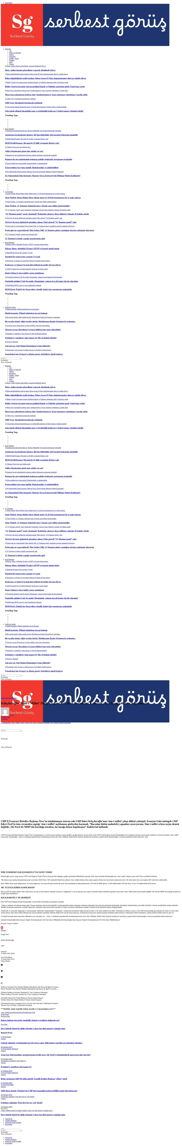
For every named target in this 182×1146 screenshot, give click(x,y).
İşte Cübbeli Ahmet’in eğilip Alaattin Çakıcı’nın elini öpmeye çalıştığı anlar (33, 1115)
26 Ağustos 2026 (6, 1095)
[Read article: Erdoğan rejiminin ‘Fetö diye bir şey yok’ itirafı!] (91, 1097)
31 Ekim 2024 (5, 717)
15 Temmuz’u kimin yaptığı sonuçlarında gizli (25, 238)
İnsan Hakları (9, 129)
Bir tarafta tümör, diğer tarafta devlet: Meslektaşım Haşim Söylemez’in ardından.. (40, 321)
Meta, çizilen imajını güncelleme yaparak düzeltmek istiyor (30, 70)
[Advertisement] (64, 854)
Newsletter (8, 1124)
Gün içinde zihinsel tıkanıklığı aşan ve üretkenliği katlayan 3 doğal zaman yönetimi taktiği (44, 111)
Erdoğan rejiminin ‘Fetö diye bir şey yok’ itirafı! (21, 1103)
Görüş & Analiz (10, 307)
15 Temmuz (9, 192)
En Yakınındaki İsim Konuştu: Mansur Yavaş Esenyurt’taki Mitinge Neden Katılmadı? (42, 176)
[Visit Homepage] (85, 45)
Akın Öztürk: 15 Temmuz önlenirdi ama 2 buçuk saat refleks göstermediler (37, 206)
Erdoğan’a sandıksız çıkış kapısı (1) (16, 1067)
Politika (11, 60)
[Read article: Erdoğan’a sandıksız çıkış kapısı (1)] (91, 1061)
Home (3, 698)
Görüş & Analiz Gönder (13, 1122)
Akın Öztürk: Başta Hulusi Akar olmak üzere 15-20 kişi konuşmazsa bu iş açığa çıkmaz (43, 198)
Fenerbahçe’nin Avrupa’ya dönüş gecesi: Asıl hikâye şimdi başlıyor (34, 354)
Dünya (11, 55)
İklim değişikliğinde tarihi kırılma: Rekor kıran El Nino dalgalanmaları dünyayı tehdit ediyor (45, 78)
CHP (6, 1012)
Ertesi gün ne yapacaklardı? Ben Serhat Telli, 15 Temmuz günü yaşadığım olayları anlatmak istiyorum (49, 230)
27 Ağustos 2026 (6, 1071)
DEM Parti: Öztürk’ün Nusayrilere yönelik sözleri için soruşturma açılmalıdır (38, 289)
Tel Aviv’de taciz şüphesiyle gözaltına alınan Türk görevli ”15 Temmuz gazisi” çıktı (40, 222)
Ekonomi (12, 56)
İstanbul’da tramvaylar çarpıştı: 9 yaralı (22, 257)
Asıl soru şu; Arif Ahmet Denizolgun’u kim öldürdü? (27, 346)
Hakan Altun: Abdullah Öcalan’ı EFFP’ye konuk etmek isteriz (32, 248)
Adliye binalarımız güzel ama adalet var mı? (24, 151)
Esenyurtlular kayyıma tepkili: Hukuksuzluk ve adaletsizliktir (31, 167)
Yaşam (11, 64)
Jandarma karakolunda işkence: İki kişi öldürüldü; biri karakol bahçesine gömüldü (41, 135)
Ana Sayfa (8, 3)
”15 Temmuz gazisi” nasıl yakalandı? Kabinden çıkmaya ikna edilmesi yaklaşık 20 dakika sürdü (47, 214)
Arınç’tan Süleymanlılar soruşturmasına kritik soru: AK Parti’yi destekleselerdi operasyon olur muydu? (46, 1055)
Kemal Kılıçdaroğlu (20, 1012)
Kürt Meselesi (9, 242)
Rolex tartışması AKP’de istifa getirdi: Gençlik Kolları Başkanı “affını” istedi (34, 1079)
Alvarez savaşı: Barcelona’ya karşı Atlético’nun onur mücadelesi (33, 329)
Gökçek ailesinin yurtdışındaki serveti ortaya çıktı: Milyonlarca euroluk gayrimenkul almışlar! (41, 1043)
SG (13, 715)
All (10, 51)
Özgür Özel (31, 1012)
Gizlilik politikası (10, 1121)
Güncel (3, 1039)
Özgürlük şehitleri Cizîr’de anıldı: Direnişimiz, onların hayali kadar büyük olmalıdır (41, 281)
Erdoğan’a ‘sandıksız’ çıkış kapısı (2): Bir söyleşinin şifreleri (30, 338)
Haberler (8, 49)
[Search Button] (21, 1130)
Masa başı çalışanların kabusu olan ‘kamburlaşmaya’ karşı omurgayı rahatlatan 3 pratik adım (46, 95)
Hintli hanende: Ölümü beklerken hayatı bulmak (26, 313)
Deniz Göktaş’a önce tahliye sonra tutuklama (24, 273)
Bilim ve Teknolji (15, 53)
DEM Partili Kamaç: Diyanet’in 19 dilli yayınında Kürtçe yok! (32, 143)
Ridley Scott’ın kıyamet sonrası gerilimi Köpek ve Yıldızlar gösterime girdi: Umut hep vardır (45, 86)
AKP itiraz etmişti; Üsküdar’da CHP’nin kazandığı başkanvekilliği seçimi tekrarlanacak (39, 1091)
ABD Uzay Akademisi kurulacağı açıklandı (23, 103)
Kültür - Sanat (14, 58)
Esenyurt (11, 1012)
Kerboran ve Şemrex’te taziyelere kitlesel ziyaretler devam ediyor (33, 265)
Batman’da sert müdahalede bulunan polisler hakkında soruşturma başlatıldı (38, 159)
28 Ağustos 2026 (6, 1047)
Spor (10, 62)
